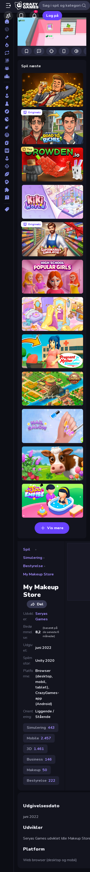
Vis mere (55, 528)
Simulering (32, 557)
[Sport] (7, 174)
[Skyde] (7, 166)
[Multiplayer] (7, 68)
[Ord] (7, 151)
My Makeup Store (38, 574)
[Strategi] (7, 182)
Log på (52, 15)
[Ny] (7, 37)
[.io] (7, 119)
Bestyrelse (33, 566)
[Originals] (7, 60)
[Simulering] (7, 158)
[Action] (7, 88)
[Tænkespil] (7, 190)
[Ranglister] (7, 76)
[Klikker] (7, 127)
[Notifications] (34, 15)
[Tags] (7, 209)
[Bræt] (7, 104)
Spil (26, 549)
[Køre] (7, 135)
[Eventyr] (7, 111)
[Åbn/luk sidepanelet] (8, 5)
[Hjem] (7, 21)
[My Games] (21, 15)
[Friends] (8, 15)
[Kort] (7, 143)
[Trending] (7, 45)
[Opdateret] (7, 53)
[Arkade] (7, 96)
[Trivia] (7, 197)
